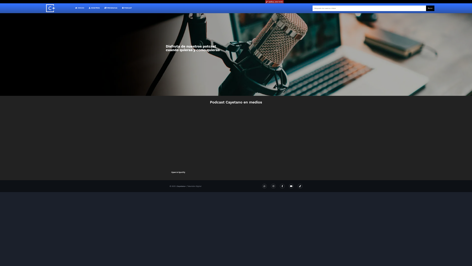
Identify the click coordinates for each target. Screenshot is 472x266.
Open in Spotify (178, 172)
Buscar (430, 8)
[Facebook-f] (282, 186)
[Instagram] (273, 186)
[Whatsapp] (264, 186)
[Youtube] (291, 186)
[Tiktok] (300, 186)
